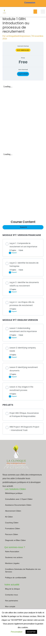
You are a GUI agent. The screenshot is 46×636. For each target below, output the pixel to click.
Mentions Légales (12, 563)
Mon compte (10, 606)
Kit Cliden (9, 517)
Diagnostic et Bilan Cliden (15, 540)
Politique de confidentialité (15, 578)
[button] (35, 11)
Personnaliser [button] (16, 632)
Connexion (29, 2)
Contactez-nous (11, 595)
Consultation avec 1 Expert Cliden (18, 499)
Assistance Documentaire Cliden (18, 505)
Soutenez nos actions (13, 557)
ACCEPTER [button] (31, 632)
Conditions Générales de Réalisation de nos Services (23, 570)
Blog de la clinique (12, 589)
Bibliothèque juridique (13, 493)
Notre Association (12, 552)
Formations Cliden (12, 529)
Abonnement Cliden (13, 511)
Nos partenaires (11, 601)
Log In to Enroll (23, 74)
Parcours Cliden (11, 534)
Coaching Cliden (11, 523)
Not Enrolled (23, 50)
